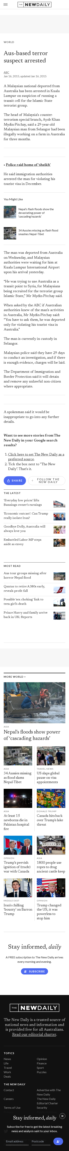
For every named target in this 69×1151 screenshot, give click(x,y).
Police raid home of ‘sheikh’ (28, 165)
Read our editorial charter (34, 1035)
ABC (6, 72)
